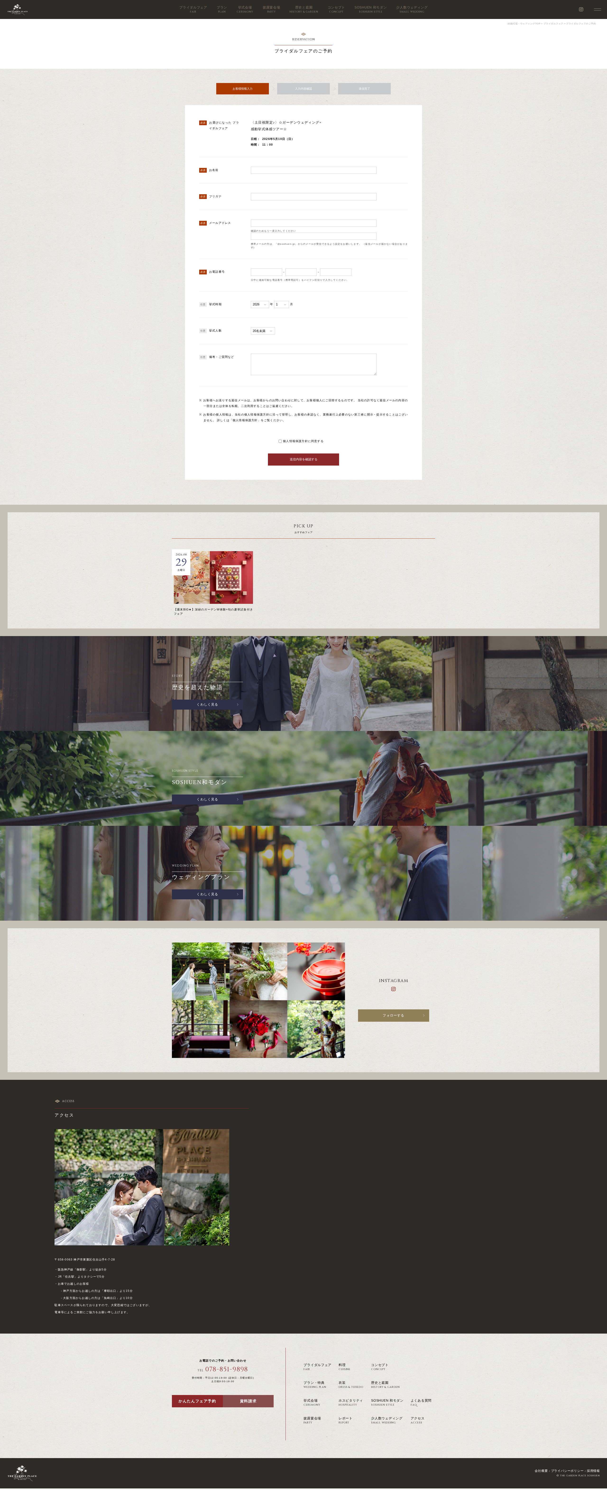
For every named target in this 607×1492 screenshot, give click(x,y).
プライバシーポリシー (567, 1471)
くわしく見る (207, 704)
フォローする (393, 1015)
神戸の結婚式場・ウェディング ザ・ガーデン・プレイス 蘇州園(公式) (17, 9)
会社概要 (541, 1471)
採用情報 (593, 1471)
